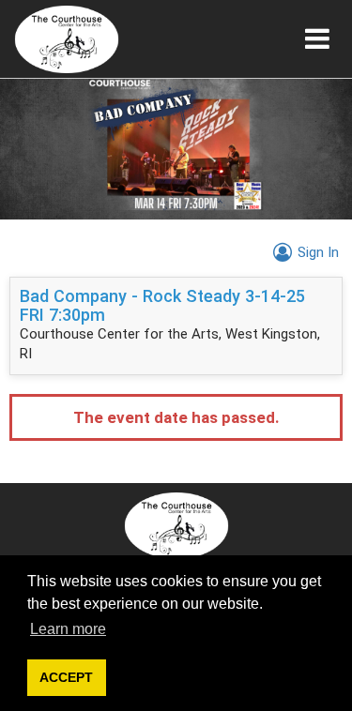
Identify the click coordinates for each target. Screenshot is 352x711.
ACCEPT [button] (66, 677)
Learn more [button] (68, 629)
